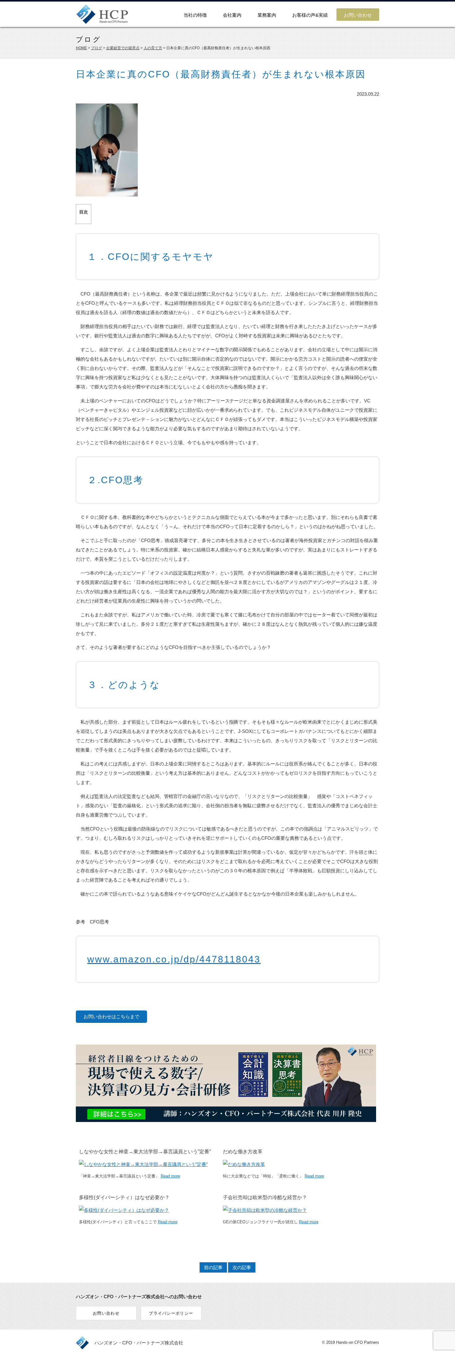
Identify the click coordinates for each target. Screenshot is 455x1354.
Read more (170, 1176)
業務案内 (267, 15)
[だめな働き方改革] (244, 1164)
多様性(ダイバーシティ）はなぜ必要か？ (124, 1197)
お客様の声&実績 (310, 15)
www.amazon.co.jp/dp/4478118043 (174, 959)
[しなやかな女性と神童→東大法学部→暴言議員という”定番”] (143, 1164)
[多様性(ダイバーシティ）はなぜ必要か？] (124, 1210)
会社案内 (232, 15)
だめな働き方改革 (242, 1151)
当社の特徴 (195, 15)
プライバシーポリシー (171, 1313)
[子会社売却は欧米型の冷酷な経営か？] (265, 1210)
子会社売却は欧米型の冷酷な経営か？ (265, 1197)
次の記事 (241, 1267)
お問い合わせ (358, 15)
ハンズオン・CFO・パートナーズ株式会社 (138, 1342)
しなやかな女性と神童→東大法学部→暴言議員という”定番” (145, 1151)
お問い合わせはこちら (107, 1016)
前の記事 (213, 1267)
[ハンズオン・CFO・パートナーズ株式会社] (102, 20)
